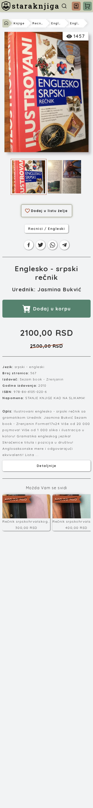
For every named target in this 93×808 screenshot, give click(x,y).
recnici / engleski (46, 229)
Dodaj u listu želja (49, 211)
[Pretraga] (64, 6)
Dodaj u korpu (52, 309)
